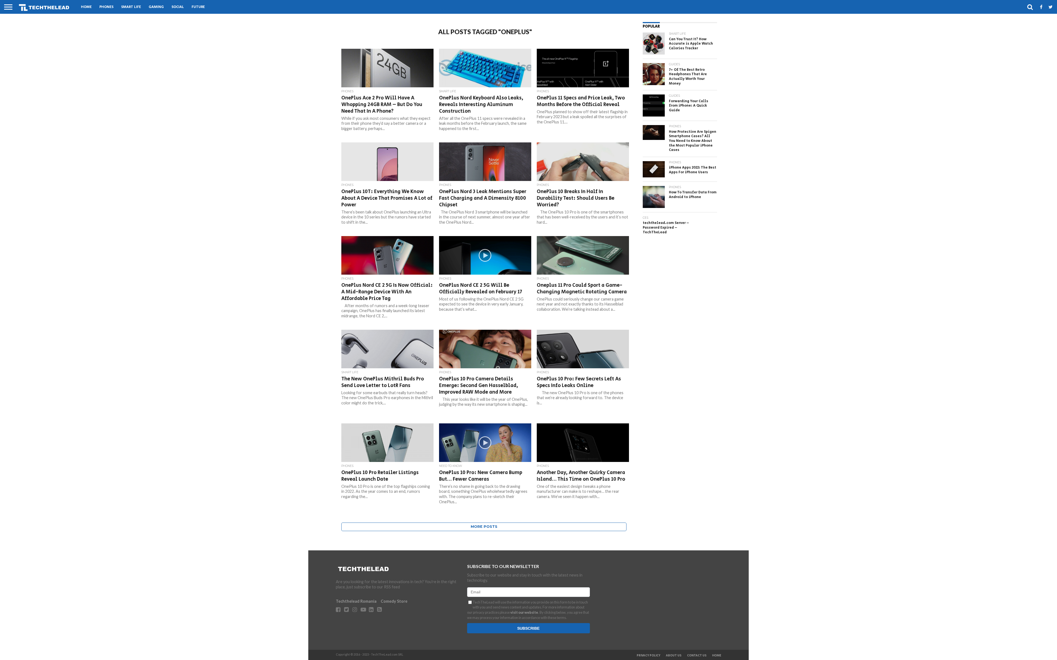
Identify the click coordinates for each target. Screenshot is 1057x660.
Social (177, 7)
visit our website (524, 612)
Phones (106, 7)
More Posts (484, 526)
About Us (674, 655)
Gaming (156, 7)
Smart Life (131, 7)
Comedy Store (394, 601)
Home (86, 7)
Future (198, 7)
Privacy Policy (648, 655)
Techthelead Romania (356, 601)
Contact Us (697, 655)
